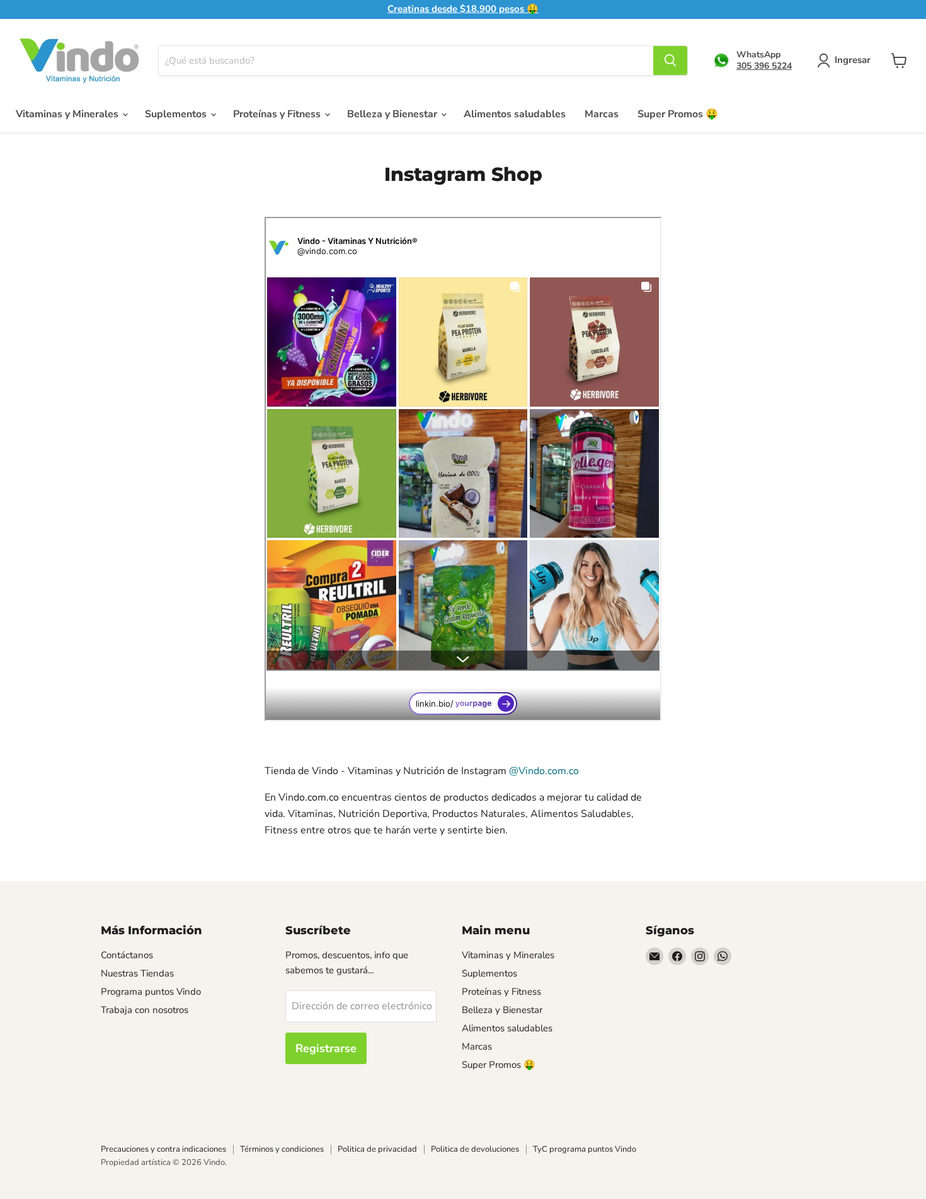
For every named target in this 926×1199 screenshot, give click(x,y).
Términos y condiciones (282, 1149)
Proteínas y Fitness (278, 114)
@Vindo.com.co (544, 771)
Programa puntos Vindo (151, 991)
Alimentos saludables (515, 114)
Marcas (602, 114)
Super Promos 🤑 (677, 114)
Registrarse (326, 1048)
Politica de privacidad (377, 1149)
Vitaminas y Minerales (68, 114)
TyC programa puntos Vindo (584, 1149)
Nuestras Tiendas (137, 973)
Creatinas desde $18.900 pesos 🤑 (463, 9)
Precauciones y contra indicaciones (163, 1149)
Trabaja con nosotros (144, 1010)
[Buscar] (670, 60)
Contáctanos (127, 955)
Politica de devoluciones (475, 1149)
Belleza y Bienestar (393, 114)
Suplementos (177, 114)
